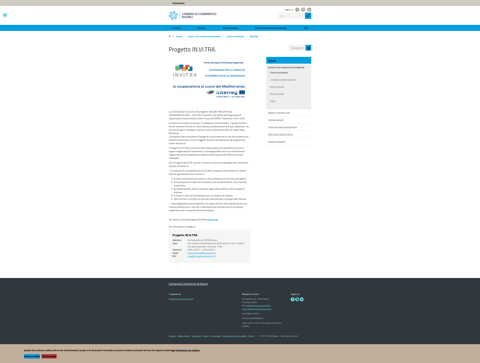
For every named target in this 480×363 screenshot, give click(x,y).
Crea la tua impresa (235, 36)
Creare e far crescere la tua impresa (204, 36)
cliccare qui (212, 219)
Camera (176, 28)
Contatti (172, 336)
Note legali (196, 336)
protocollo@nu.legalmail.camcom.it (256, 309)
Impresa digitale (276, 120)
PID (306, 28)
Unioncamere (178, 3)
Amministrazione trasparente (270, 28)
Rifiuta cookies (49, 356)
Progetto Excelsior (277, 141)
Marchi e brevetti (277, 93)
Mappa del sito (184, 336)
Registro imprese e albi (279, 112)
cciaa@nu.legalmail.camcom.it (202, 256)
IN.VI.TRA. (254, 36)
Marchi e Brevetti (277, 86)
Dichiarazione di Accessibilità (234, 336)
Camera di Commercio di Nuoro (188, 283)
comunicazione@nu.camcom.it (202, 253)
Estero (273, 100)
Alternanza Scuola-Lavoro (280, 134)
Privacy (206, 336)
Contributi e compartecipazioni (282, 79)
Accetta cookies (32, 356)
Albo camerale (230, 28)
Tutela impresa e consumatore (282, 127)
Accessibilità (215, 336)
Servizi (201, 28)
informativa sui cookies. (188, 350)
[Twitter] (303, 10)
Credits (251, 336)
